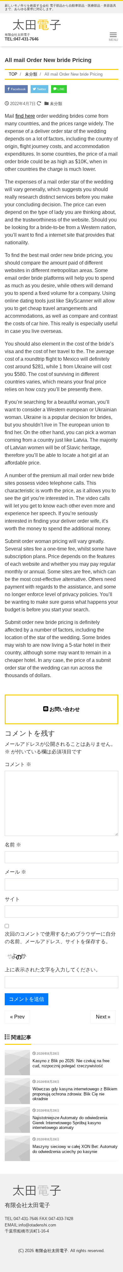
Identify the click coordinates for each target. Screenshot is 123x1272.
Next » (103, 1016)
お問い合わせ (64, 709)
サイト (12, 899)
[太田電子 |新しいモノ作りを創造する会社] (37, 24)
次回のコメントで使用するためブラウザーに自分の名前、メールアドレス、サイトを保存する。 (60, 937)
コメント (18, 764)
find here (25, 116)
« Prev (17, 1016)
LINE (60, 89)
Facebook (18, 89)
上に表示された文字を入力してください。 (53, 969)
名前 (13, 844)
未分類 (56, 103)
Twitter (41, 89)
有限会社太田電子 (51, 1250)
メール (15, 872)
